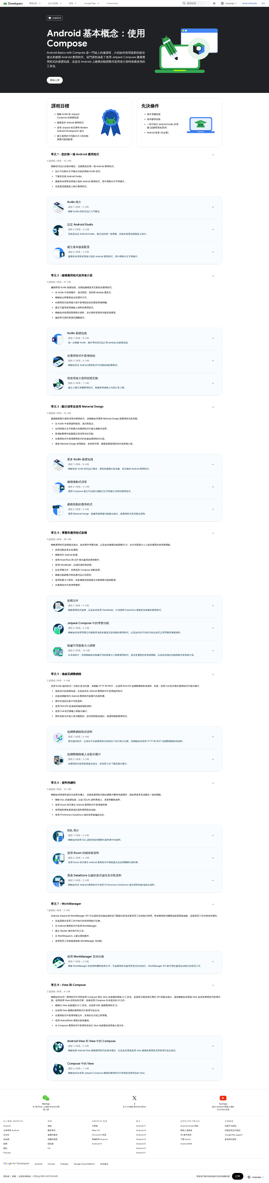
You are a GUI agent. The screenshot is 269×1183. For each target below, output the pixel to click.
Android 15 (141, 1135)
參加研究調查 (230, 1139)
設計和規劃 (53, 3)
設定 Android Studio (80, 224)
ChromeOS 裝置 (99, 1135)
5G (49, 1148)
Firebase (64, 1164)
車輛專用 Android (99, 1139)
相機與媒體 (52, 1139)
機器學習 (51, 1130)
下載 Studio (185, 1139)
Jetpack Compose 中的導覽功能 (88, 623)
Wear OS (96, 1130)
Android (7, 1126)
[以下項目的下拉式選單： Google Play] (99, 3)
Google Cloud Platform (84, 1164)
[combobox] (195, 3)
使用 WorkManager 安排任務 (85, 956)
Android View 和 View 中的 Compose (91, 1041)
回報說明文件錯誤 (232, 1130)
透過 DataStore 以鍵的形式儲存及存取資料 (94, 875)
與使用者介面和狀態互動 (82, 378)
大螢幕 (95, 1126)
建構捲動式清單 (77, 482)
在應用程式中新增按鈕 (81, 355)
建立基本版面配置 (78, 247)
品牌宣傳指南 (25, 1176)
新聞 (5, 1143)
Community (112, 3)
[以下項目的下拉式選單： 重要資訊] (41, 3)
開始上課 (54, 80)
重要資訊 (33, 3)
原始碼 (6, 1139)
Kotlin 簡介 (74, 202)
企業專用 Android (11, 1130)
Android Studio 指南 (189, 1126)
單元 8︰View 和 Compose (68, 985)
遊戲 (50, 1126)
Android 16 (141, 1130)
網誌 (5, 1148)
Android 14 (141, 1139)
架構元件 (72, 600)
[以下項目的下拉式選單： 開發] (77, 3)
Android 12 (141, 1148)
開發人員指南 (186, 1130)
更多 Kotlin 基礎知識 (80, 459)
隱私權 (51, 1143)
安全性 (6, 1135)
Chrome (51, 1164)
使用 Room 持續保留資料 (83, 853)
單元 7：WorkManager (66, 904)
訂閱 (237, 1176)
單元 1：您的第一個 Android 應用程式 (75, 154)
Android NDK (186, 1143)
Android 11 (141, 1152)
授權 (14, 1176)
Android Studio (249, 3)
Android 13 (141, 1143)
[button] (134, 159)
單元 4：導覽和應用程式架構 (69, 533)
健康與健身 (52, 1135)
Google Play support (234, 1135)
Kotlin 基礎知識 (77, 333)
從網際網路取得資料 (79, 732)
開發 (71, 3)
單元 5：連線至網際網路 (66, 674)
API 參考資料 (186, 1135)
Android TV (97, 1143)
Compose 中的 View (80, 1063)
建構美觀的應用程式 (79, 504)
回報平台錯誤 (230, 1126)
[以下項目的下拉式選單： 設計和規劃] (62, 3)
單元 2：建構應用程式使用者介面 (71, 275)
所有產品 (104, 1164)
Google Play (90, 3)
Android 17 (141, 1126)
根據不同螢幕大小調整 (81, 645)
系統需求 (161, 127)
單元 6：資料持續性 (63, 782)
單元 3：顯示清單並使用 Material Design (77, 406)
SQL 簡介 (73, 830)
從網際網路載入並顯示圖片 (84, 754)
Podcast (7, 1152)
